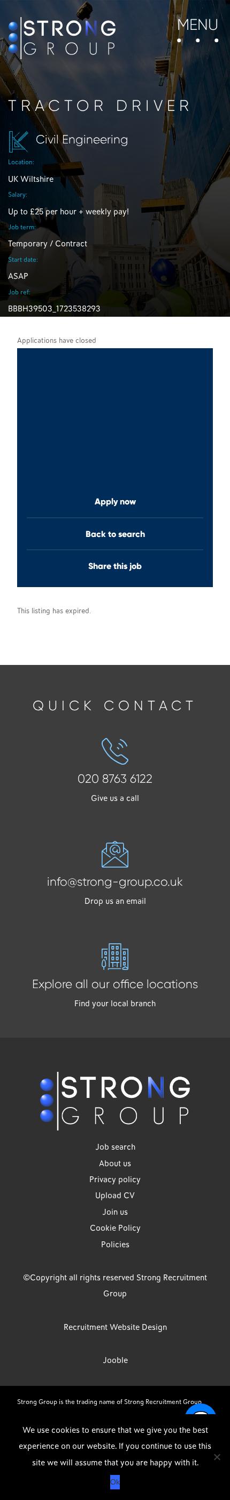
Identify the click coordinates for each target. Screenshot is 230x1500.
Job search (115, 1147)
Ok (115, 1482)
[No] (216, 1456)
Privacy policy (115, 1179)
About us (115, 1163)
